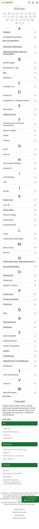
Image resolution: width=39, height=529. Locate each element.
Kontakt (6, 435)
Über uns (7, 428)
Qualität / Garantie (10, 480)
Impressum (7, 438)
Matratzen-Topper (19, 518)
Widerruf (11, 459)
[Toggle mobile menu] (37, 2)
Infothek (6, 465)
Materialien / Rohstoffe (12, 473)
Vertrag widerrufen (12, 483)
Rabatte (6, 453)
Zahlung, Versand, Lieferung (14, 449)
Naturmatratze (19, 509)
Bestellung (7, 444)
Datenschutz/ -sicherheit (13, 456)
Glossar (6, 470)
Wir (4, 423)
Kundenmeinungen (10, 432)
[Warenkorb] (33, 2)
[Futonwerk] (7, 2)
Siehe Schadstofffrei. (10, 40)
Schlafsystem (19, 515)
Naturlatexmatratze (19, 512)
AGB (4, 459)
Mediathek (7, 477)
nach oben (6, 396)
